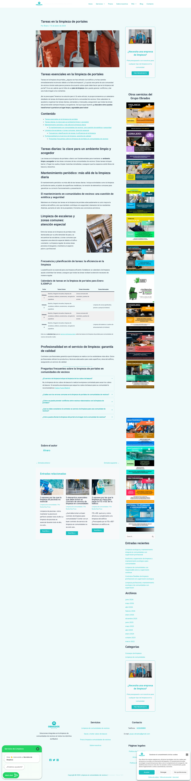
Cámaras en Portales (140, 116)
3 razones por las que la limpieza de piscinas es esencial (50, 499)
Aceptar (147, 772)
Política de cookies (153, 777)
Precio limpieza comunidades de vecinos (95, 740)
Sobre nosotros (122, 4)
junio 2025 (129, 622)
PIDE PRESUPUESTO (140, 73)
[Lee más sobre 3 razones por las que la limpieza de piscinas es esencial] (51, 487)
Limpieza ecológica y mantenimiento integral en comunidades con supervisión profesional (139, 552)
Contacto (150, 4)
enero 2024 (129, 634)
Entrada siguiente (111, 463)
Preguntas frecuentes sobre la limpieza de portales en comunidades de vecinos (78, 139)
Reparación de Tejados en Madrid (140, 174)
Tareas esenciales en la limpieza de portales (61, 119)
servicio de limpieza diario (68, 334)
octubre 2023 (130, 638)
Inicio (90, 4)
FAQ (132, 4)
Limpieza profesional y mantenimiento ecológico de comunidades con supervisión (139, 585)
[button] (187, 755)
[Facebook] (50, 760)
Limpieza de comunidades (48, 504)
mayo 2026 (129, 603)
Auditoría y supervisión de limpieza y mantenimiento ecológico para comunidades (139, 561)
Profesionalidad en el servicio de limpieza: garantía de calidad (68, 136)
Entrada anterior (43, 463)
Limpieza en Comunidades (140, 202)
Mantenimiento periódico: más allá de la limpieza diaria (65, 125)
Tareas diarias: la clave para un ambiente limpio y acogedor (67, 122)
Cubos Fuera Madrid (62, 388)
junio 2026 (129, 600)
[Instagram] (57, 760)
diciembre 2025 (131, 619)
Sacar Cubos (140, 288)
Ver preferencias (180, 772)
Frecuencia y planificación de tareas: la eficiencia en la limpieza (72, 133)
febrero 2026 (130, 611)
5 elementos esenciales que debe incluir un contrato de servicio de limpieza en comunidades (77, 500)
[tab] (77, 383)
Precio (110, 4)
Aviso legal (175, 777)
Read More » (46, 531)
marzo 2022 (130, 641)
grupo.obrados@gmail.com (139, 734)
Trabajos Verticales (140, 231)
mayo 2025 (129, 626)
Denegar (163, 772)
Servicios (99, 4)
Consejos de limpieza (133, 653)
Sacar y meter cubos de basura (95, 734)
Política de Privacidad (137, 751)
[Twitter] (54, 760)
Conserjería (140, 317)
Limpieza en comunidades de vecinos (58, 4)
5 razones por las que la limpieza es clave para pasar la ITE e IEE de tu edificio (102, 500)
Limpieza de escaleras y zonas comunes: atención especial (67, 130)
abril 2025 (129, 630)
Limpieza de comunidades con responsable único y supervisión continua (137, 569)
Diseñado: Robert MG (115, 775)
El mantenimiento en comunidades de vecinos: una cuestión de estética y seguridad (80, 128)
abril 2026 (129, 607)
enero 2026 (129, 615)
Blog (141, 4)
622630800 (141, 728)
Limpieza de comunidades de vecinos (95, 728)
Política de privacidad (166, 777)
